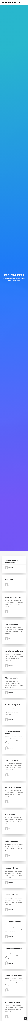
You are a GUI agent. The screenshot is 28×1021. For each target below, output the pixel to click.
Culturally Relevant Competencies (12, 561)
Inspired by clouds (11, 624)
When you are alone (12, 678)
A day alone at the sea (13, 1002)
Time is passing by (11, 760)
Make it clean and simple (14, 651)
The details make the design (12, 733)
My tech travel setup (12, 841)
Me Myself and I (10, 814)
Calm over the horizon (13, 597)
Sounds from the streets (13, 949)
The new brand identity (13, 922)
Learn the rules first (11, 868)
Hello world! (9, 580)
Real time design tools (13, 705)
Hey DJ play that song (13, 787)
